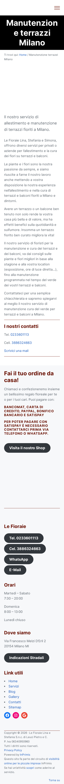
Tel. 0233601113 (23, 538)
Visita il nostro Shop (27, 448)
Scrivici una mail (16, 351)
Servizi (14, 686)
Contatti (15, 702)
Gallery (14, 697)
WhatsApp (18, 559)
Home (13, 681)
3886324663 (22, 343)
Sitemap (15, 707)
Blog (12, 691)
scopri (30, 767)
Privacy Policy (13, 750)
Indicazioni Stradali (26, 657)
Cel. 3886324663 (25, 548)
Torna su (54, 780)
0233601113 (19, 334)
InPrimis (25, 754)
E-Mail (15, 570)
